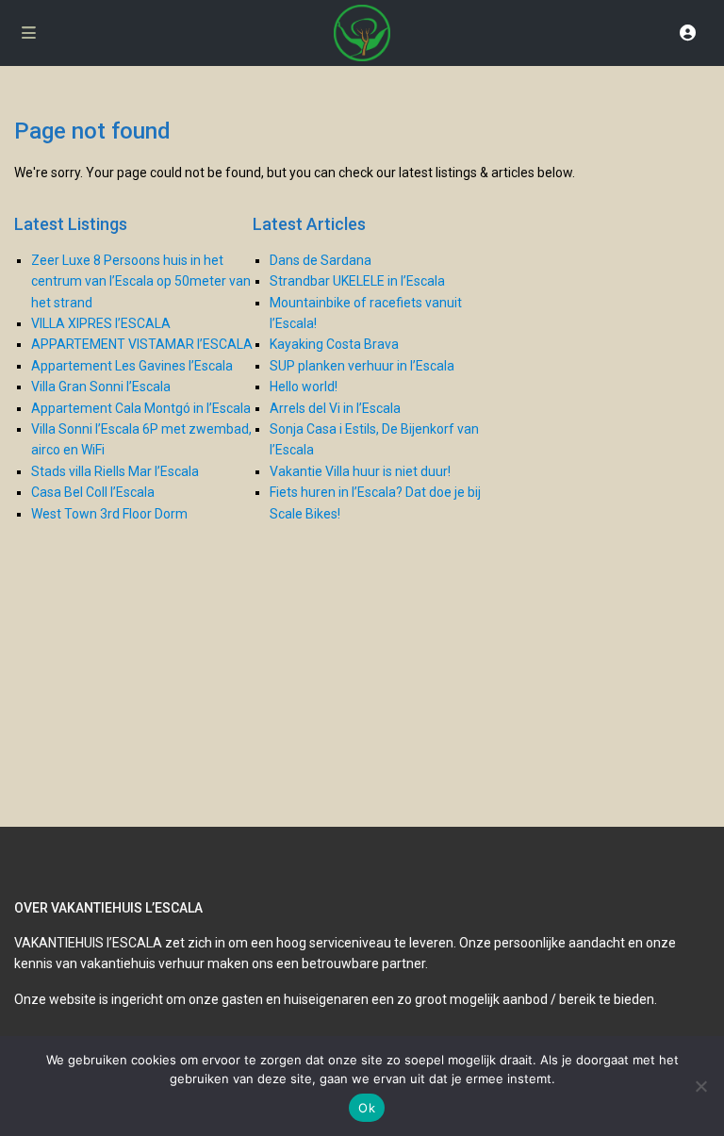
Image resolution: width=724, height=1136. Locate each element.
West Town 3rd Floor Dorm (109, 513)
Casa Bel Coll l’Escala (93, 492)
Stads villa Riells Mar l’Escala (115, 471)
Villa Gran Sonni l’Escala (101, 386)
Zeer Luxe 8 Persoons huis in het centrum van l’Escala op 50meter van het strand (141, 281)
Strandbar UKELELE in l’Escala (357, 280)
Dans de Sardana (320, 260)
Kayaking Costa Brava (334, 344)
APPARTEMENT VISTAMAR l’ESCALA (142, 344)
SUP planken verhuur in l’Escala (362, 365)
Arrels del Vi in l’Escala (335, 408)
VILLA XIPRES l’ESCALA (101, 323)
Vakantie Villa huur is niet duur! (360, 471)
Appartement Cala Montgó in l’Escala (141, 408)
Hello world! (303, 386)
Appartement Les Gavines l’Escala (132, 365)
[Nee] (700, 1086)
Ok (366, 1107)
